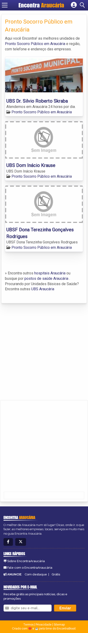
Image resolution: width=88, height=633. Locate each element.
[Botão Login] (74, 5)
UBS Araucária (42, 289)
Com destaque (36, 574)
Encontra (41, 5)
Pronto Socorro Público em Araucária (35, 44)
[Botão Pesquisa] (83, 5)
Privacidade (44, 624)
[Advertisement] (44, 351)
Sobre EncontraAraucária (26, 561)
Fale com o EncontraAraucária (29, 567)
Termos (28, 624)
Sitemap (59, 624)
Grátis (56, 574)
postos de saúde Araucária (46, 278)
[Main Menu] (4, 5)
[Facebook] (8, 542)
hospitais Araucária (49, 273)
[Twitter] (20, 542)
